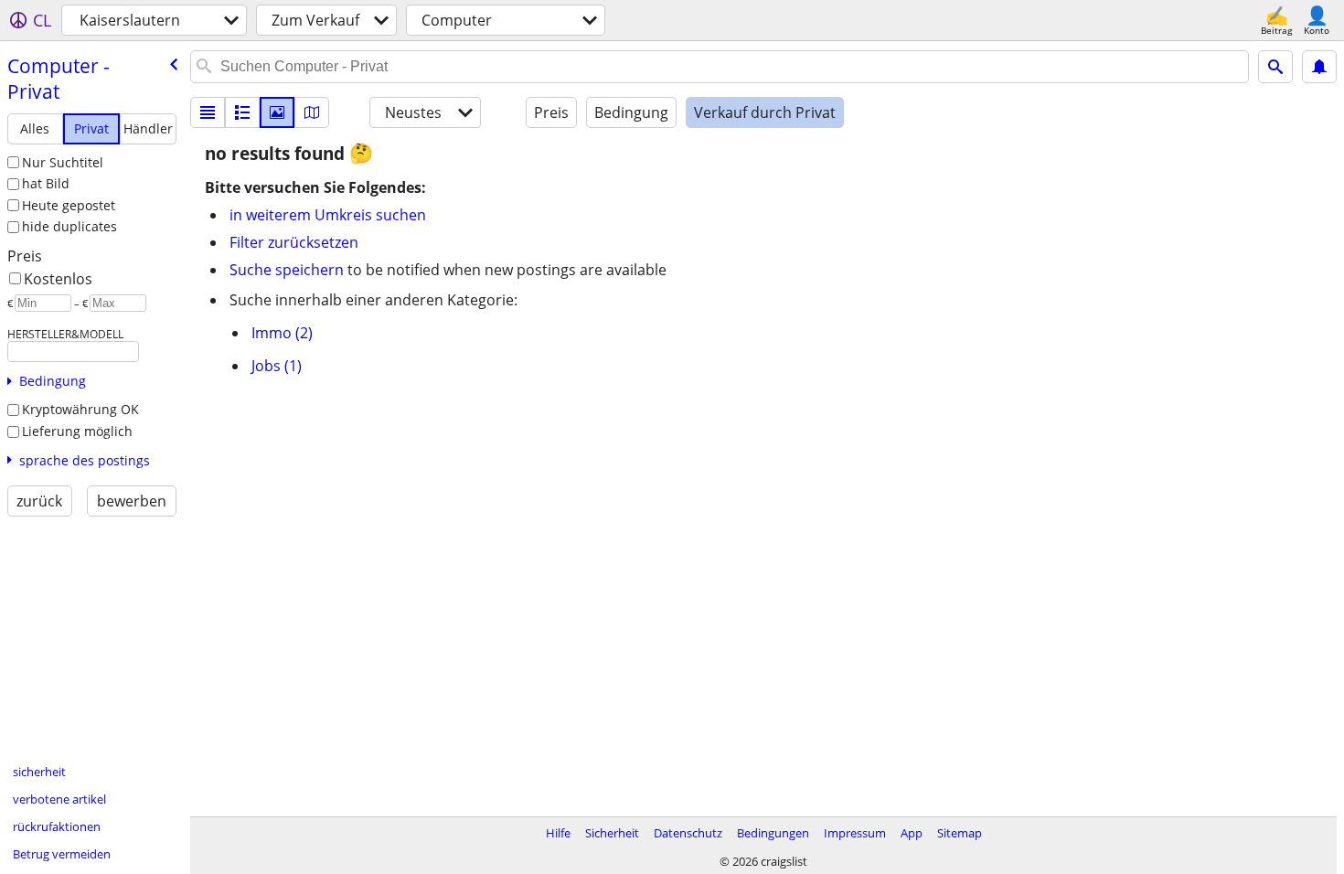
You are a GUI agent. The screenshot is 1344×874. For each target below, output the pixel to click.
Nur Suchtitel (62, 162)
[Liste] (207, 112)
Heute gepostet (68, 205)
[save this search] (1319, 66)
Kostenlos (58, 279)
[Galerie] (277, 112)
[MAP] (311, 112)
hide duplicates (69, 226)
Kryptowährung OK (80, 409)
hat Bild (45, 183)
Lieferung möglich (77, 431)
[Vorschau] (242, 112)
